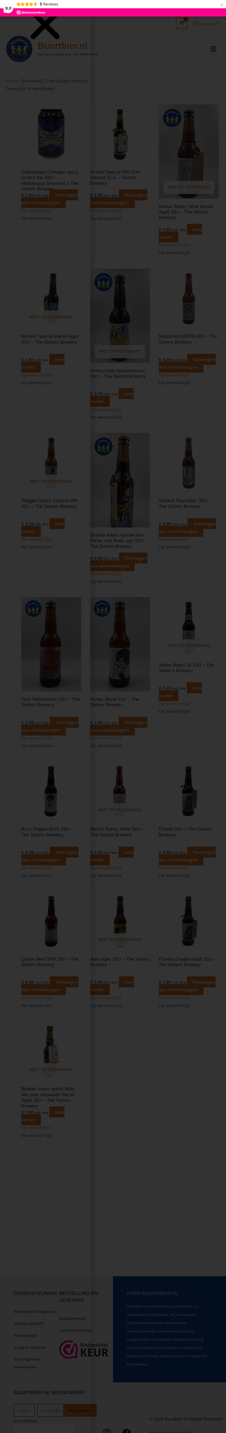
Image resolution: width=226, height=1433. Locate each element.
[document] (113, 716)
